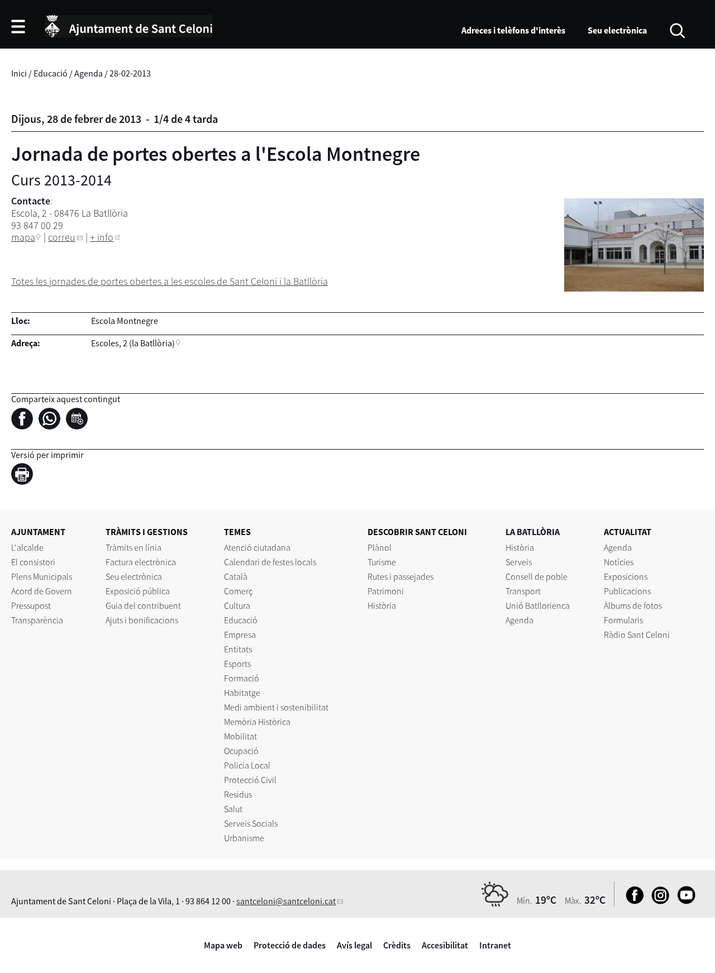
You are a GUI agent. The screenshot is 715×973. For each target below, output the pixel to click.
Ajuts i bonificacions (142, 620)
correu (61, 237)
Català (235, 576)
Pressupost (31, 605)
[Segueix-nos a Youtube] (683, 901)
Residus (238, 794)
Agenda (88, 73)
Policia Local (247, 765)
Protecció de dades (290, 945)
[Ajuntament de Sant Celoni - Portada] (128, 24)
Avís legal (354, 945)
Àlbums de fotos (633, 605)
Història (382, 605)
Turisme (382, 561)
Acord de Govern (41, 591)
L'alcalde (27, 547)
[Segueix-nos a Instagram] (658, 901)
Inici (19, 73)
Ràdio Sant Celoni (637, 634)
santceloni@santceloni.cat (286, 901)
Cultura (237, 605)
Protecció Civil (250, 779)
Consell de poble (537, 576)
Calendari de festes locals (270, 561)
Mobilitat (240, 736)
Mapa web (223, 945)
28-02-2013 (130, 73)
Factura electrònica (141, 561)
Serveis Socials (251, 823)
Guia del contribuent (143, 605)
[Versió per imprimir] (25, 475)
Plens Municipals (41, 576)
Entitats (238, 649)
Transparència (37, 620)
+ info (101, 237)
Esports (237, 663)
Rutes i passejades (400, 576)
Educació (51, 73)
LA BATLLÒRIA (533, 531)
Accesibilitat (445, 945)
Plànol (380, 547)
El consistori (33, 561)
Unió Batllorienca (538, 605)
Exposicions (625, 576)
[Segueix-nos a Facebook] (632, 901)
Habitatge (242, 692)
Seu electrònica (617, 30)
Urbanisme (244, 837)
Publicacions (627, 591)
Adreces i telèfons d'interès (513, 30)
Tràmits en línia (133, 547)
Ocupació (241, 750)
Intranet (495, 945)
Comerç (238, 591)
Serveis (519, 561)
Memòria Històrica (257, 721)
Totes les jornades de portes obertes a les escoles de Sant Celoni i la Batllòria (169, 281)
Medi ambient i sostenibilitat (276, 707)
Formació (241, 678)
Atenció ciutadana (257, 547)
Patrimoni (386, 591)
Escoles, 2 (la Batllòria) (133, 343)
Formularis (623, 620)
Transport (523, 591)
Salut (233, 808)
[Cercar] (677, 29)
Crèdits (397, 945)
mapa (23, 237)
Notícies (618, 561)
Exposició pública (138, 591)
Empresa (240, 634)
